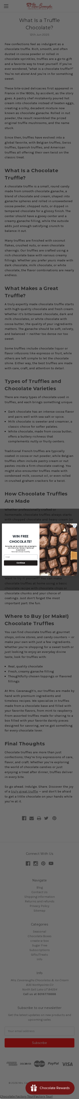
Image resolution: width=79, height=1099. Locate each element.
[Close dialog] (74, 525)
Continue (20, 563)
